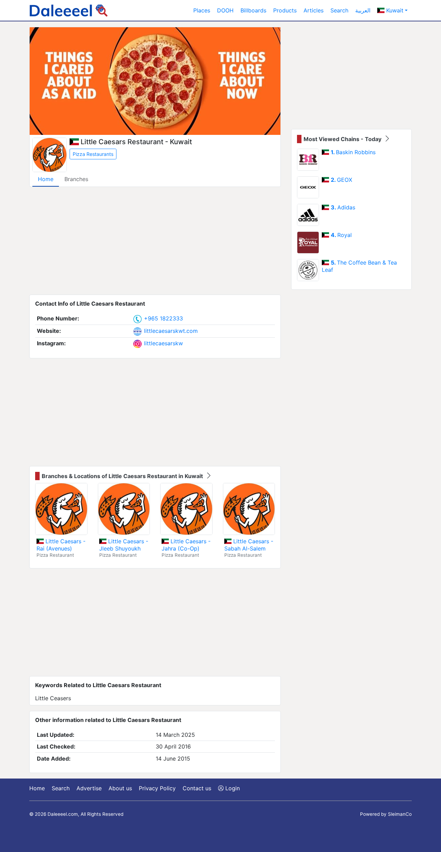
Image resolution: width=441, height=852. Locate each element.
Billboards (253, 10)
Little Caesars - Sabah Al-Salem (248, 545)
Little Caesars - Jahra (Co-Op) (186, 545)
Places (201, 10)
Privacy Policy (157, 788)
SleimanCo (400, 814)
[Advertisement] (155, 240)
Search (339, 10)
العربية (362, 10)
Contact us (197, 788)
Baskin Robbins (353, 152)
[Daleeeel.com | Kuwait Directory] (68, 10)
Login (232, 788)
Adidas (343, 207)
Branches (76, 179)
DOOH (225, 10)
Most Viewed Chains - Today (343, 139)
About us (120, 788)
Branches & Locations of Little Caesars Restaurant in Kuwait (123, 476)
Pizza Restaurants (93, 154)
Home (45, 179)
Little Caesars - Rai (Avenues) (61, 545)
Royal (341, 234)
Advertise (89, 788)
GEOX (341, 179)
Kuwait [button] (393, 10)
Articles (314, 10)
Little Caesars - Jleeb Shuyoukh (123, 545)
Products (285, 10)
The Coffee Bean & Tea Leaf (359, 266)
